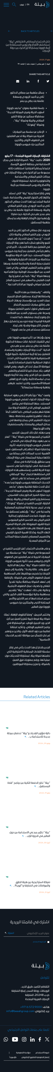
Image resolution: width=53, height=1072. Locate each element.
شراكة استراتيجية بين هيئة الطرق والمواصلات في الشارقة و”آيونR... (31, 883)
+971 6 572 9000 (31, 1007)
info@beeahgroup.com (20, 1011)
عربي (22, 4)
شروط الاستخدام (42, 1053)
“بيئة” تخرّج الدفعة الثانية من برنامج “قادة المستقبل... (28, 784)
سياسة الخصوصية (23, 1053)
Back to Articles (30, 31)
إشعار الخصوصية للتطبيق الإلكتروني (35, 1057)
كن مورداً (12, 1057)
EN (28, 4)
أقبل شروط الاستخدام (39, 942)
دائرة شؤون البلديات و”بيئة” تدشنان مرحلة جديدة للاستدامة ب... (28, 735)
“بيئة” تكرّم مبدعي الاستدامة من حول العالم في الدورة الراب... (29, 834)
